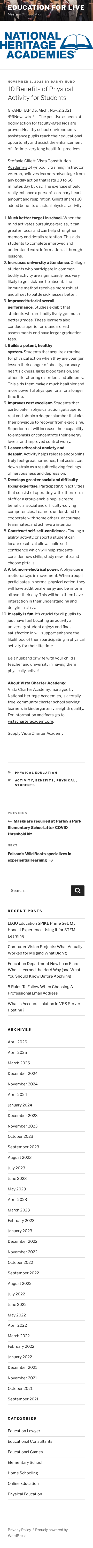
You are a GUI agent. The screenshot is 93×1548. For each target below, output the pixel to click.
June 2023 (17, 1178)
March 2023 (19, 1210)
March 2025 (19, 1063)
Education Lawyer (24, 1431)
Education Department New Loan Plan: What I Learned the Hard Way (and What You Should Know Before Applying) (44, 970)
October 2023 (20, 1136)
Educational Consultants (30, 1441)
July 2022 (16, 1294)
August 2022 (20, 1283)
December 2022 (22, 1241)
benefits (44, 780)
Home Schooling (23, 1473)
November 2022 (22, 1252)
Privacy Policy (19, 1529)
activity (24, 780)
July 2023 (16, 1168)
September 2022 (23, 1273)
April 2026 (17, 1042)
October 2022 (20, 1262)
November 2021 (22, 1378)
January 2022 (20, 1357)
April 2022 (17, 1325)
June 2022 (17, 1304)
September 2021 (23, 1399)
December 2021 (22, 1367)
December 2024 (23, 1073)
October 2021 (20, 1388)
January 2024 (20, 1105)
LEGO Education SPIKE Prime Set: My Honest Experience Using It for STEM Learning (41, 930)
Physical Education (36, 773)
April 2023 (17, 1199)
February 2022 (21, 1346)
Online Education (23, 1483)
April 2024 (17, 1094)
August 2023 (20, 1157)
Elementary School (25, 1462)
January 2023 (20, 1231)
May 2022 (17, 1315)
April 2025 (17, 1052)
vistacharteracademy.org (30, 721)
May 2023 (17, 1189)
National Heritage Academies (34, 696)
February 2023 (21, 1220)
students (25, 785)
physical (66, 780)
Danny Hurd (63, 81)
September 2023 (23, 1147)
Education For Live (46, 7)
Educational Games (25, 1452)
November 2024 (23, 1084)
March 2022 (19, 1336)
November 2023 (23, 1126)
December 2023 (23, 1115)
